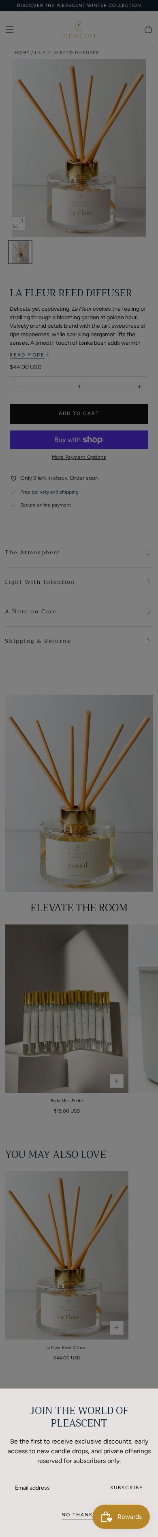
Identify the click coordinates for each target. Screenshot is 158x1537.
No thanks (79, 1515)
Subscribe (126, 1487)
